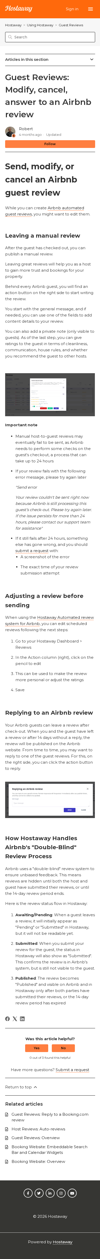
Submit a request (72, 1069)
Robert (26, 128)
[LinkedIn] (22, 1018)
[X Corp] (15, 1018)
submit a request (31, 550)
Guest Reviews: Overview (36, 1137)
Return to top (19, 1087)
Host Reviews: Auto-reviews (38, 1129)
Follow (50, 144)
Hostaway (13, 25)
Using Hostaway (40, 25)
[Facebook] (7, 1018)
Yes (36, 1048)
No (63, 1048)
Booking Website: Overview (38, 1161)
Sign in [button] (72, 8)
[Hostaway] (18, 9)
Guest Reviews (71, 25)
